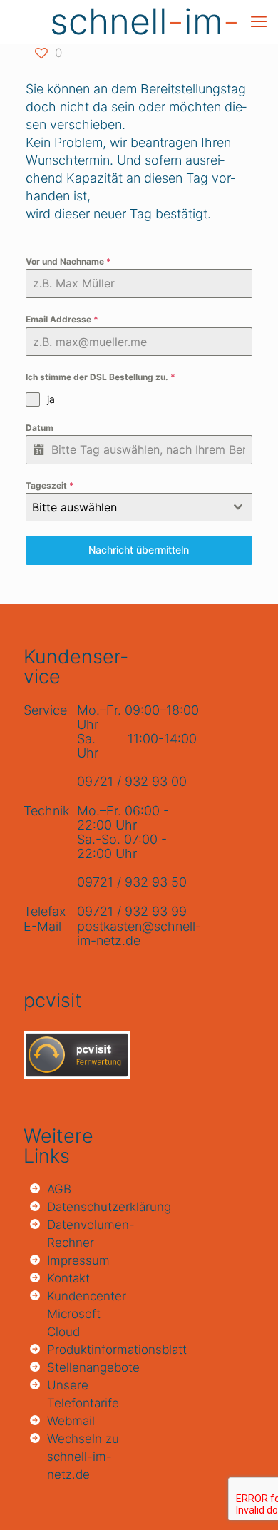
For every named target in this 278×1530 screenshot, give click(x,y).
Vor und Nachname (68, 261)
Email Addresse (62, 319)
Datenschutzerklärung (87, 1207)
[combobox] (139, 507)
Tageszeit (50, 485)
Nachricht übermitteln (138, 550)
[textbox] (125, 507)
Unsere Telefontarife (83, 1394)
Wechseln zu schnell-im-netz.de (83, 1456)
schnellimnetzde (145, 21)
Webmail (71, 1421)
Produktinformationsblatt (87, 1349)
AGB (59, 1189)
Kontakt (68, 1278)
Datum (39, 427)
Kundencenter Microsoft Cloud (86, 1314)
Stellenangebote (87, 1367)
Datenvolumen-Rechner (87, 1234)
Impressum (78, 1260)
